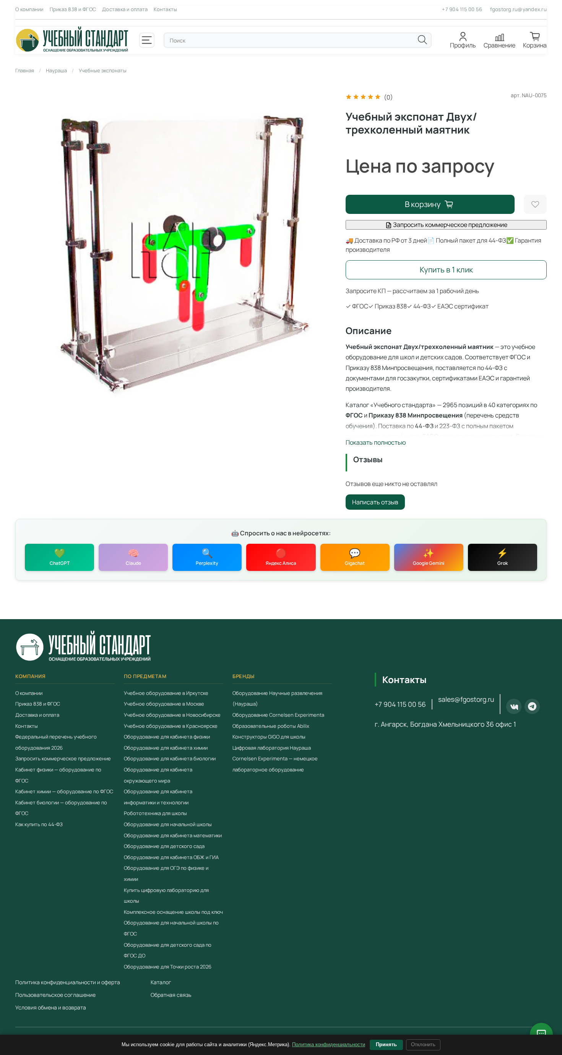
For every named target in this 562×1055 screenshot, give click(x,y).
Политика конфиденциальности (328, 1044)
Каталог (161, 982)
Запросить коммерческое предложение (449, 224)
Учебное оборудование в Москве (164, 703)
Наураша (56, 70)
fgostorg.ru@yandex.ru (518, 9)
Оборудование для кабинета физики (167, 736)
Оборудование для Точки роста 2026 (167, 966)
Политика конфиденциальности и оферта (67, 982)
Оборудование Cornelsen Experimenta (278, 714)
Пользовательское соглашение (55, 994)
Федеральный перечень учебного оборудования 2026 (56, 742)
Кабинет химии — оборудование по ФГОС (64, 791)
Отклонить (423, 1044)
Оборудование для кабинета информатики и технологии (158, 797)
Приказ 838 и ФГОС (73, 9)
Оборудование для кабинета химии (166, 747)
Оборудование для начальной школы (168, 824)
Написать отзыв (375, 502)
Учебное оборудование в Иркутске (166, 693)
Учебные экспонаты (103, 70)
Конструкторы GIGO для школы (268, 736)
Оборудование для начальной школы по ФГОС (171, 928)
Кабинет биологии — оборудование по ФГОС (61, 808)
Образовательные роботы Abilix (270, 725)
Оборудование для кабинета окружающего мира (158, 775)
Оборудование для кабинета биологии (170, 758)
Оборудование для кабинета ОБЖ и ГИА (171, 856)
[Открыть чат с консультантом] (541, 1034)
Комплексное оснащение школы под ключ (173, 911)
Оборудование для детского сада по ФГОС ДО (167, 950)
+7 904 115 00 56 (462, 9)
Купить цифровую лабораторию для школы (166, 895)
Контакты (165, 9)
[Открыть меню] (146, 40)
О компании (29, 9)
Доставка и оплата (125, 9)
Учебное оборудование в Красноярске (171, 725)
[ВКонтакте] (513, 706)
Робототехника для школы (155, 813)
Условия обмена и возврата (50, 1007)
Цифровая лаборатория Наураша (271, 747)
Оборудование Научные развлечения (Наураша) (277, 699)
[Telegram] (532, 706)
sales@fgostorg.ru (466, 699)
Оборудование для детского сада (164, 846)
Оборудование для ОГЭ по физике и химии (166, 873)
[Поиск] (422, 40)
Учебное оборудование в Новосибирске (172, 714)
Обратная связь (171, 994)
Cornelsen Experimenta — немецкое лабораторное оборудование (275, 764)
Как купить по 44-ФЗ (39, 824)
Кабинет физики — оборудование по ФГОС (58, 775)
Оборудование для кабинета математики (173, 835)
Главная (24, 70)
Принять (386, 1044)
